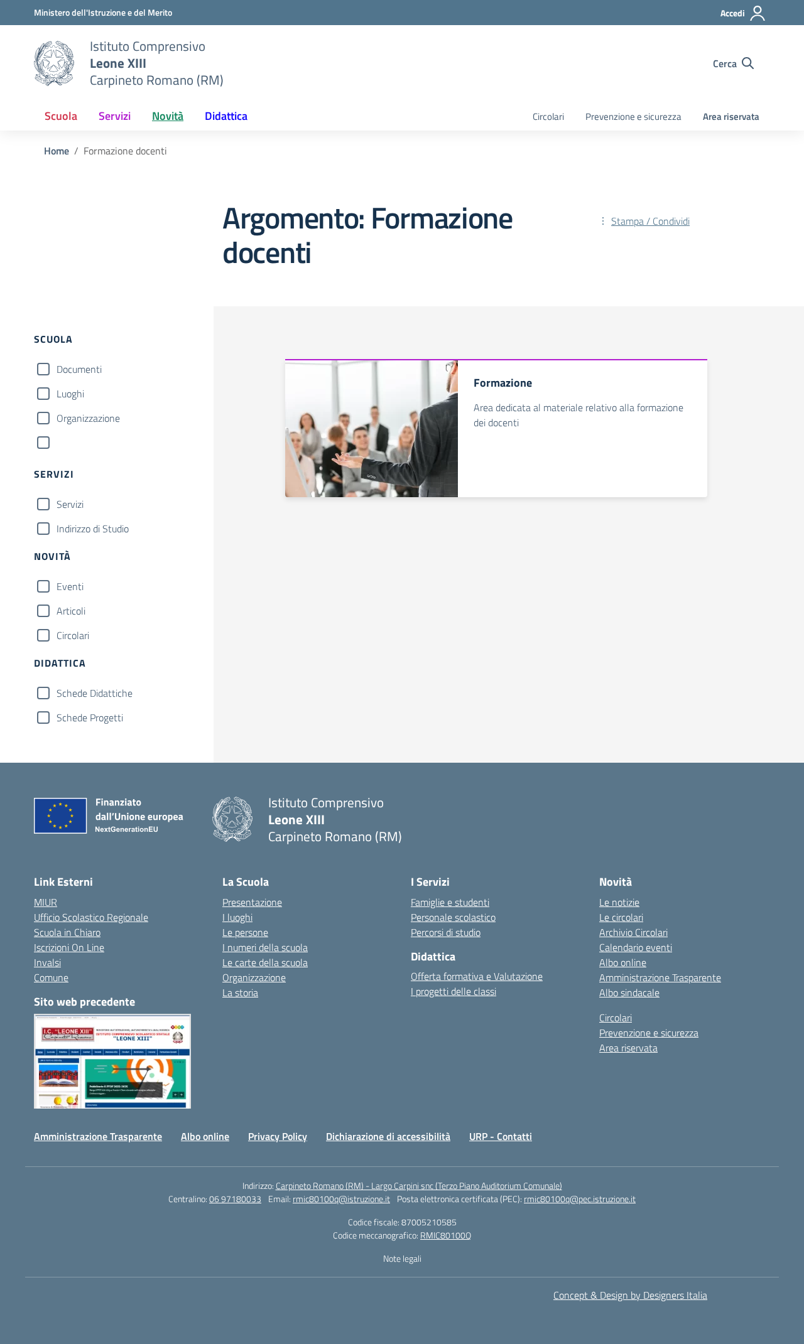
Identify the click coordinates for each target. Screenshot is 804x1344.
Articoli (71, 610)
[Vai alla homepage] (54, 63)
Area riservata (731, 116)
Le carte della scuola (265, 962)
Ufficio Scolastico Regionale (91, 917)
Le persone (245, 932)
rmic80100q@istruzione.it (341, 1198)
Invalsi (47, 962)
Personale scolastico (453, 917)
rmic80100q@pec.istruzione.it (580, 1198)
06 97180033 (235, 1198)
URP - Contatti (500, 1136)
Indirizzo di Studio (93, 528)
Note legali (402, 1258)
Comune (51, 977)
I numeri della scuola (265, 947)
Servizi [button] (115, 115)
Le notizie (619, 902)
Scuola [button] (61, 115)
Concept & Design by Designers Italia (630, 1295)
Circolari (548, 116)
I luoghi (237, 917)
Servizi (70, 504)
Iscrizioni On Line (69, 947)
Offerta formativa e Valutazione (477, 976)
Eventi (70, 586)
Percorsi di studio (446, 932)
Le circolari (621, 917)
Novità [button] (167, 115)
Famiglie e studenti (450, 902)
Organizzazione (88, 418)
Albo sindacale (629, 992)
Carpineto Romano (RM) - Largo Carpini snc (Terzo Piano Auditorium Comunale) (419, 1185)
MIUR (45, 902)
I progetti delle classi (453, 991)
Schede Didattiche (95, 693)
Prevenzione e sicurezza (633, 116)
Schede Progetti (90, 717)
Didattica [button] (226, 115)
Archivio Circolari (633, 932)
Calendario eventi (635, 947)
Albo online (622, 962)
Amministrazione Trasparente (660, 977)
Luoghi (70, 393)
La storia (240, 992)
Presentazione (252, 902)
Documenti (79, 369)
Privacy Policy (277, 1136)
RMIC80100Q (445, 1235)
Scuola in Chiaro (67, 932)
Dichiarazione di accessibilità (388, 1136)
